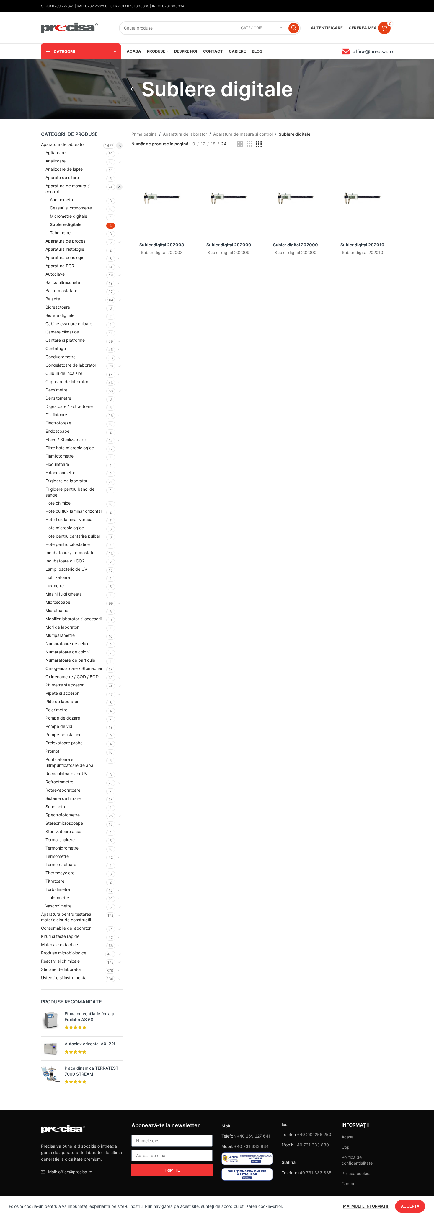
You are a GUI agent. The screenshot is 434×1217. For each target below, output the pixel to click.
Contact (349, 1183)
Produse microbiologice (63, 952)
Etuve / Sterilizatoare (65, 439)
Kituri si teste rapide (60, 936)
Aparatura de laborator (63, 144)
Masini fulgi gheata (63, 593)
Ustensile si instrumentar (64, 977)
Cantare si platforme (65, 340)
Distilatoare (56, 414)
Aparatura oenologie (64, 257)
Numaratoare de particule (70, 660)
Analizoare (55, 160)
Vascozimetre (58, 905)
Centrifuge (55, 348)
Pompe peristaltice (63, 734)
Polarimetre (56, 709)
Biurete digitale (59, 315)
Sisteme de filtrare (63, 798)
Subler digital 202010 (362, 244)
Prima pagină (144, 133)
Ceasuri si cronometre (71, 207)
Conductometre (60, 356)
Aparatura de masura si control (67, 188)
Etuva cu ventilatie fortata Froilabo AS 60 (89, 1016)
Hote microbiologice (64, 527)
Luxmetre (54, 585)
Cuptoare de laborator (66, 381)
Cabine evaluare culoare (68, 323)
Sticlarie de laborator (61, 969)
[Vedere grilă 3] (249, 144)
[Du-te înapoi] (134, 89)
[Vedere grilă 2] (240, 144)
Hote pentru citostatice (67, 544)
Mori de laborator (62, 626)
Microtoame (56, 610)
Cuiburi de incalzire (63, 373)
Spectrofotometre (62, 814)
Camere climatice (62, 331)
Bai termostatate (61, 290)
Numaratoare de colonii (67, 651)
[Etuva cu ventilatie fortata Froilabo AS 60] (50, 1021)
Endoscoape (57, 431)
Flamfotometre (59, 455)
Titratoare (54, 881)
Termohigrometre (62, 847)
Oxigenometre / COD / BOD (72, 676)
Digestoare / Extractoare (69, 406)
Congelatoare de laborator (70, 364)
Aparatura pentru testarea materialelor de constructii (66, 917)
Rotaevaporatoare (62, 790)
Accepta (410, 1206)
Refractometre (59, 781)
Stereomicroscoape (64, 823)
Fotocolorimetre (60, 472)
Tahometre (60, 232)
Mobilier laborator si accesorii (73, 618)
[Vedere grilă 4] (259, 144)
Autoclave (55, 273)
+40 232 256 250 (314, 1134)
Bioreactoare (57, 307)
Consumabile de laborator (66, 927)
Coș (345, 1147)
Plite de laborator (62, 701)
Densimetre (56, 389)
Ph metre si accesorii (65, 684)
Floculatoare (57, 464)
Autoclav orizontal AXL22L (90, 1043)
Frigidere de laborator (66, 480)
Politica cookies (356, 1173)
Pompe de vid (58, 726)
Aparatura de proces (65, 240)
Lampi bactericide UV (66, 569)
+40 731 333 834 (251, 1146)
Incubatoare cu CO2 (64, 560)
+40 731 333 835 (314, 1172)
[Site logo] (69, 27)
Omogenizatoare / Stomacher (73, 668)
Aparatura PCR (59, 265)
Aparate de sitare (62, 177)
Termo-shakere (60, 839)
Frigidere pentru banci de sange (69, 492)
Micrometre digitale (68, 216)
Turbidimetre (57, 889)
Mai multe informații (366, 1206)
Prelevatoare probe (64, 742)
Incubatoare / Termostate (69, 552)
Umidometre (57, 897)
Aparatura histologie (64, 249)
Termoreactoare (60, 864)
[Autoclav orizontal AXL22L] (50, 1048)
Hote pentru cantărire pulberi (73, 535)
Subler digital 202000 (295, 244)
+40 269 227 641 (253, 1135)
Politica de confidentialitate (357, 1160)
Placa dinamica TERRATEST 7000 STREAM (91, 1070)
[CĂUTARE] (293, 28)
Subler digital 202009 (228, 244)
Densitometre (58, 398)
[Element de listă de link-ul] (82, 1172)
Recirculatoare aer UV (66, 773)
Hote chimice (58, 502)
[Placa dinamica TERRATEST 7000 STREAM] (50, 1075)
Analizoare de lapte (64, 169)
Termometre (57, 856)
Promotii (53, 751)
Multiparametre (60, 635)
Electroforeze (58, 422)
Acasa (347, 1136)
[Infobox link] (367, 51)
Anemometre (62, 199)
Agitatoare (55, 152)
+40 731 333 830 (311, 1144)
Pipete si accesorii (62, 693)
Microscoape (57, 602)
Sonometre (55, 806)
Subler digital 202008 (161, 244)
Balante (52, 298)
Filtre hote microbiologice (69, 447)
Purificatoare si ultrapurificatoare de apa (69, 762)
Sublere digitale (65, 224)
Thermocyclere (59, 872)
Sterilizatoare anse (63, 831)
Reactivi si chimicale (60, 961)
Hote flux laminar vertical (69, 519)
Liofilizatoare (57, 577)
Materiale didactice (59, 944)
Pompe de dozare (62, 717)
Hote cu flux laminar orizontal (73, 511)
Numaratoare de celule (67, 643)
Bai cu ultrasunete (62, 282)
